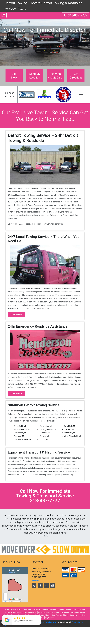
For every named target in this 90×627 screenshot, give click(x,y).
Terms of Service (77, 622)
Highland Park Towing (60, 612)
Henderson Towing (15, 8)
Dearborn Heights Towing (14, 612)
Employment (49, 618)
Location (35, 580)
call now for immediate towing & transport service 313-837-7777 (45, 495)
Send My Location (34, 75)
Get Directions (76, 75)
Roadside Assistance (32, 609)
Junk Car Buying (79, 609)
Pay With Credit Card (55, 75)
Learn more (16, 315)
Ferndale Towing (44, 612)
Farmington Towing (78, 612)
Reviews (82, 615)
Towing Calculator (71, 615)
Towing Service (16, 609)
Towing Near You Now (54, 615)
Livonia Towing (30, 612)
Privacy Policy (5, 625)
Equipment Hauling (49, 609)
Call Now (14, 75)
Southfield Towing (64, 609)
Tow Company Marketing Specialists (44, 622)
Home (7, 609)
